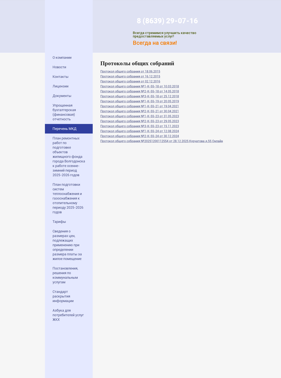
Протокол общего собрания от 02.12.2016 (130, 81)
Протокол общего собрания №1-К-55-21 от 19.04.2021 (139, 106)
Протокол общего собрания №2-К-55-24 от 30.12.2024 (139, 136)
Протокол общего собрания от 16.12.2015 (130, 76)
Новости (59, 67)
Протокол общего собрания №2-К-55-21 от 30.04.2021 (139, 111)
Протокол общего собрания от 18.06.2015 (130, 71)
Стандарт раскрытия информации (63, 296)
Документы (62, 96)
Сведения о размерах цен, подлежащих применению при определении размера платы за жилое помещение (67, 245)
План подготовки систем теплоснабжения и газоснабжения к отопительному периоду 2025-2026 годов (68, 198)
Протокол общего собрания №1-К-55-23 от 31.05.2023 (139, 116)
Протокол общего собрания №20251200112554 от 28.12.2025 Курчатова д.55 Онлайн (161, 141)
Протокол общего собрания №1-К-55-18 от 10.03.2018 (139, 86)
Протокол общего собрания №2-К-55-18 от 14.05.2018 (139, 91)
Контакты (60, 77)
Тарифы (59, 222)
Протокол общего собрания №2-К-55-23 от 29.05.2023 (139, 121)
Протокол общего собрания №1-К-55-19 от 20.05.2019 (139, 101)
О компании (62, 57)
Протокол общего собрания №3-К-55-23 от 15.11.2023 (139, 126)
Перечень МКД (64, 129)
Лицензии (60, 86)
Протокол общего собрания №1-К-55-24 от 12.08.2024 (139, 131)
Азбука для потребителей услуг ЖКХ (68, 315)
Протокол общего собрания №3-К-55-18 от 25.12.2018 (139, 96)
